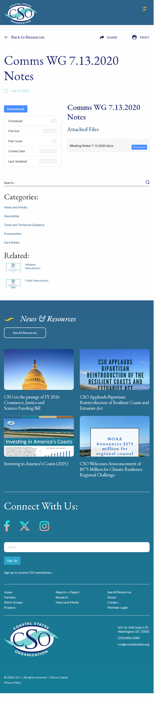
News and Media (15, 207)
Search (148, 182)
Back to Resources (27, 37)
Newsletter (12, 216)
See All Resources (25, 333)
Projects (10, 607)
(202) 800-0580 (129, 638)
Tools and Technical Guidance (24, 225)
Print (145, 37)
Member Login (117, 607)
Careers (112, 602)
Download (15, 109)
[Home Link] (20, 14)
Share (112, 37)
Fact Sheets (12, 242)
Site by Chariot (59, 677)
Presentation (13, 233)
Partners (10, 597)
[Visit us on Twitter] (25, 527)
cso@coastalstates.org (133, 644)
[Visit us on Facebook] (7, 527)
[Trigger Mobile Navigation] (144, 9)
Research (62, 597)
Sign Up (12, 560)
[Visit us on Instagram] (44, 526)
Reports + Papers (67, 592)
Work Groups (13, 602)
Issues (8, 592)
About (111, 597)
